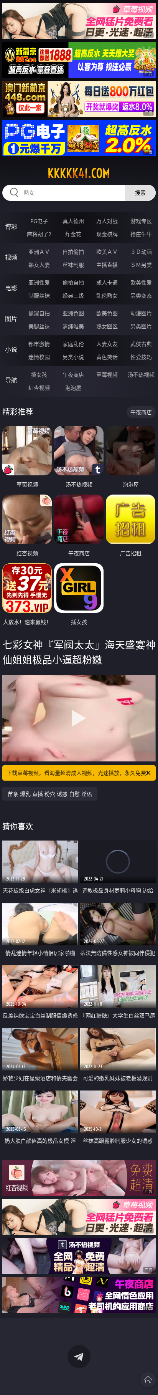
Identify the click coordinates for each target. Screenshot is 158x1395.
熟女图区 (107, 326)
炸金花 (73, 234)
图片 (11, 318)
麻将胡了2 (39, 234)
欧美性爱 (141, 282)
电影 (11, 288)
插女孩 (39, 374)
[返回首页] (148, 1379)
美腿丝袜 (39, 326)
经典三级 (73, 295)
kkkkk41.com (79, 173)
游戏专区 (141, 221)
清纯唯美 (73, 326)
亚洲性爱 (39, 282)
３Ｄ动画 (141, 251)
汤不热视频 (141, 374)
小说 (11, 349)
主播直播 (107, 264)
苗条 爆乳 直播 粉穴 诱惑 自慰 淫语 (50, 794)
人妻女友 (107, 344)
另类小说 (73, 357)
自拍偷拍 (73, 251)
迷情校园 (39, 357)
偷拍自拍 (73, 282)
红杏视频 (39, 387)
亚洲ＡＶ (39, 251)
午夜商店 (73, 374)
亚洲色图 (73, 313)
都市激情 (39, 344)
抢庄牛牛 (141, 234)
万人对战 (107, 221)
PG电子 (39, 221)
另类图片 (141, 326)
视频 (11, 257)
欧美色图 (107, 313)
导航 (11, 380)
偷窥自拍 (39, 313)
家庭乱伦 (73, 344)
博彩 (11, 226)
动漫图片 (141, 313)
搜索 (140, 192)
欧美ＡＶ (107, 251)
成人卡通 (107, 282)
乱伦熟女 (107, 295)
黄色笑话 (107, 357)
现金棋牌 (107, 234)
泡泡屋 (73, 387)
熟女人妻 (39, 264)
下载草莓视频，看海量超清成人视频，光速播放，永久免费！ (79, 772)
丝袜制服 (73, 264)
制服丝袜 (39, 295)
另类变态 (141, 295)
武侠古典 (141, 344)
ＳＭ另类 (141, 264)
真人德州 (73, 221)
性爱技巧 (141, 357)
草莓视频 (107, 374)
